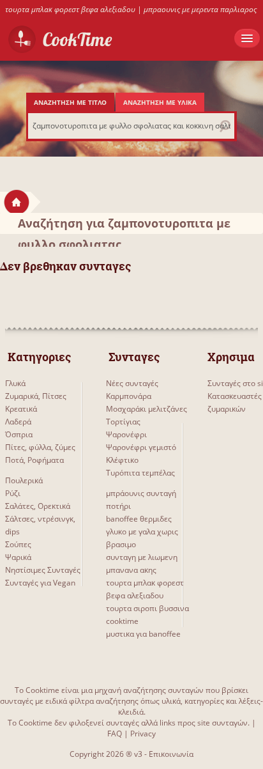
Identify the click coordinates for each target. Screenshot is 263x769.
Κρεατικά (21, 408)
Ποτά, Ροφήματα (34, 459)
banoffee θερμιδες (139, 518)
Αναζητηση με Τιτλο (70, 102)
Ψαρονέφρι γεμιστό (141, 447)
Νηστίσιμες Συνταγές (42, 569)
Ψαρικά (18, 557)
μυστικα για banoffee (143, 633)
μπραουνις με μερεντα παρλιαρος (200, 9)
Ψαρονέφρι (126, 434)
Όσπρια (19, 434)
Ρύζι (12, 493)
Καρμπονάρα (128, 396)
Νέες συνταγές (132, 383)
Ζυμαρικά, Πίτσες (35, 396)
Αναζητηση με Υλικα (160, 102)
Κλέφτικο (122, 459)
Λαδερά (18, 421)
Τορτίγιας (123, 421)
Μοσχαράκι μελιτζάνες (146, 408)
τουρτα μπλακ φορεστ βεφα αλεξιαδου (70, 9)
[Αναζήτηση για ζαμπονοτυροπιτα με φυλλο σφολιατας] (36, 201)
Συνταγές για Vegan (40, 582)
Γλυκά (15, 383)
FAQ (114, 733)
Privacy (143, 733)
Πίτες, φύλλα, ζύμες (40, 447)
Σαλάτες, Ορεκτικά (37, 506)
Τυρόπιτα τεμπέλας (140, 472)
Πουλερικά (24, 480)
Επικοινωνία (171, 754)
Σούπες (18, 544)
